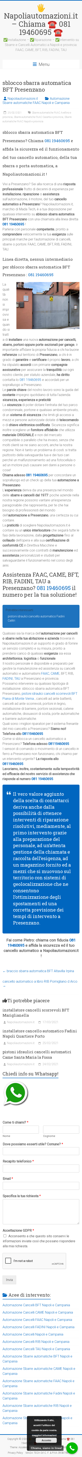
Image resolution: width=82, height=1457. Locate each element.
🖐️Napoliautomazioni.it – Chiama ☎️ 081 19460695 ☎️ (41, 20)
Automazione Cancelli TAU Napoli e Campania (36, 1349)
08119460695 (32, 734)
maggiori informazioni (44, 1435)
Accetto (46, 1440)
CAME (55, 674)
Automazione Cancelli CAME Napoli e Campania (38, 1312)
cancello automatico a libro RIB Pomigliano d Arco (40, 983)
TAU (17, 679)
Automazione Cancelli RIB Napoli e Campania (36, 1342)
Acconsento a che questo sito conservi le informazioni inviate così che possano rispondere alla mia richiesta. (39, 1241)
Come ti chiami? (15, 1122)
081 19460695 (57, 140)
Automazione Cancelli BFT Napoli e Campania (36, 1305)
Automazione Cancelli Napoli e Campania (33, 1334)
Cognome (49, 1136)
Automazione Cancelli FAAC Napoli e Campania (37, 1320)
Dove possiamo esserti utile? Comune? (33, 1144)
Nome (6, 1136)
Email (8, 1179)
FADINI (8, 679)
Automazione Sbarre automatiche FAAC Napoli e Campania (36, 101)
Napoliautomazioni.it (23, 99)
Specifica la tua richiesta (22, 1196)
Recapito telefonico (18, 1161)
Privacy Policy (15, 1452)
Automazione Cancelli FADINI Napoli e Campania (38, 1327)
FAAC (45, 674)
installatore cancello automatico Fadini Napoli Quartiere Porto (40, 1033)
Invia (9, 1280)
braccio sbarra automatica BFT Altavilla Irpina (38, 971)
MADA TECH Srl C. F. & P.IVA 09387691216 (50, 1452)
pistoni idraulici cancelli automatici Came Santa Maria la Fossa (37, 1054)
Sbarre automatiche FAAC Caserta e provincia (38, 117)
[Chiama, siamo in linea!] (72, 1448)
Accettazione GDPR (18, 1230)
